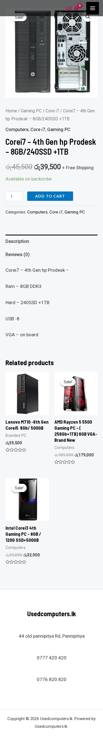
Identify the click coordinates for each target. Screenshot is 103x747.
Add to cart (50, 196)
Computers (17, 129)
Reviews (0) (17, 254)
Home (11, 110)
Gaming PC (31, 110)
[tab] (51, 241)
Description (17, 241)
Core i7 (52, 110)
